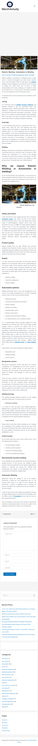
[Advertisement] (19, 31)
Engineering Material (7, 672)
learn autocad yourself (8, 685)
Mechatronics (6, 690)
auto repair (5, 658)
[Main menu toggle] (34, 6)
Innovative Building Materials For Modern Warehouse (17, 621)
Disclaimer (5, 728)
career (4, 666)
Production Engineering (18, 75)
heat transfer (5, 677)
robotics (26, 75)
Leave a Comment (6, 75)
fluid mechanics (6, 674)
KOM (3, 682)
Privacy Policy (6, 730)
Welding (4, 707)
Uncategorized (6, 704)
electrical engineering (8, 669)
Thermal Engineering (8, 701)
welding (33, 82)
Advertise (4, 722)
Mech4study (10, 9)
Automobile (5, 664)
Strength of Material (7, 698)
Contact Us (5, 725)
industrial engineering (8, 680)
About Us (4, 720)
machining (5, 688)
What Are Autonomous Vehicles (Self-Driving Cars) (16, 614)
